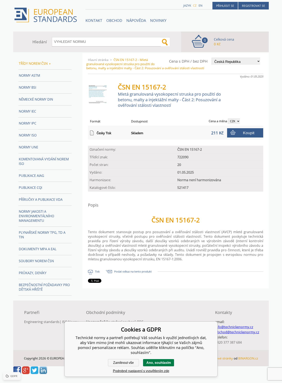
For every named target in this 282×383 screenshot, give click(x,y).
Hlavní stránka (98, 60)
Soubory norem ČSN (36, 261)
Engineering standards (41, 322)
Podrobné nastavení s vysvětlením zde (141, 371)
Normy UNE (28, 147)
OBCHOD (114, 20)
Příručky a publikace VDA (41, 199)
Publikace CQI (30, 187)
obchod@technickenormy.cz (237, 332)
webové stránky (221, 358)
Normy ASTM (29, 75)
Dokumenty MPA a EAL (37, 249)
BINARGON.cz (248, 358)
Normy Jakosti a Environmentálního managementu (36, 216)
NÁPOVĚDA (136, 20)
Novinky (158, 20)
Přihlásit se (225, 6)
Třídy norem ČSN (33, 63)
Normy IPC (27, 123)
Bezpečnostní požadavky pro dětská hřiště (44, 287)
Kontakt (93, 20)
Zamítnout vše (123, 362)
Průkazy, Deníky (32, 273)
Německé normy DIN (36, 99)
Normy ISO (28, 135)
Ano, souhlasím (158, 362)
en (201, 5)
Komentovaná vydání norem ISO (44, 161)
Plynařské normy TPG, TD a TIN (42, 234)
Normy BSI (27, 87)
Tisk (97, 271)
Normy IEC (27, 111)
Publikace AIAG (31, 175)
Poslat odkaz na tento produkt (133, 271)
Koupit (248, 133)
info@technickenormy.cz (234, 327)
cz (195, 5)
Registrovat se (253, 6)
